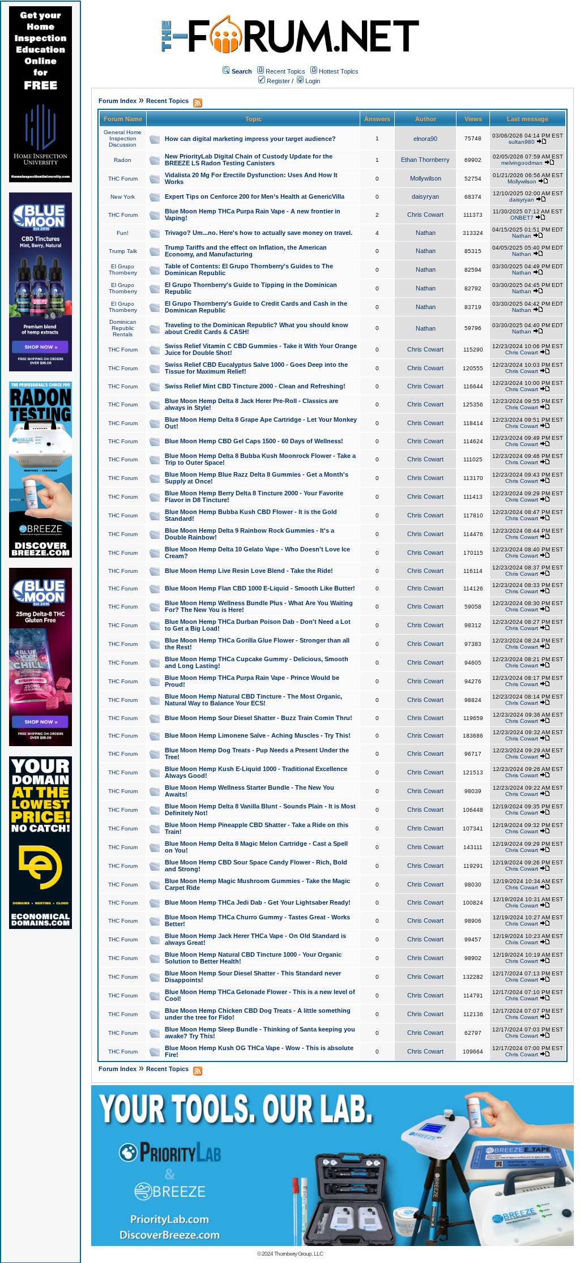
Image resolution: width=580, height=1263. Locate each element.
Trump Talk (123, 251)
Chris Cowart (425, 214)
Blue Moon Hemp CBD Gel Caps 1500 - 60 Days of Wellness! (254, 441)
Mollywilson (425, 178)
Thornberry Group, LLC (298, 1254)
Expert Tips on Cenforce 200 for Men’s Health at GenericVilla (254, 196)
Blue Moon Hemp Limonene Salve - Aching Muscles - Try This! (258, 735)
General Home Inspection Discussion (123, 138)
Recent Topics (285, 71)
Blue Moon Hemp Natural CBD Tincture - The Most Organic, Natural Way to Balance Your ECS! (253, 700)
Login (312, 81)
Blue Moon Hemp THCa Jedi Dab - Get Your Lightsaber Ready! (258, 902)
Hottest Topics (339, 71)
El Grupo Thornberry (123, 269)
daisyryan (425, 196)
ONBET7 (522, 218)
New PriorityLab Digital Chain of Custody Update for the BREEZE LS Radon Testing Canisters (248, 159)
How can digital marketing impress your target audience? (250, 138)
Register (277, 81)
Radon (122, 160)
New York (122, 197)
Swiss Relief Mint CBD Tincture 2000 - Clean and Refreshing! (255, 386)
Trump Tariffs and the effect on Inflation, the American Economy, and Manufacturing (246, 251)
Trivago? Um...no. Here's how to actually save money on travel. (258, 232)
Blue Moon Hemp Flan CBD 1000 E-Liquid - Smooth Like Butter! (260, 588)
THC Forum (123, 178)
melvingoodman (522, 163)
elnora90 (425, 138)
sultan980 (522, 142)
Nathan (426, 232)
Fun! (123, 233)
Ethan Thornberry (425, 159)
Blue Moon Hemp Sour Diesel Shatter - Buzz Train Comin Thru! (258, 717)
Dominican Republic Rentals (123, 328)
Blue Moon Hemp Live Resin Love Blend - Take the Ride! (249, 570)
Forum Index (118, 100)
